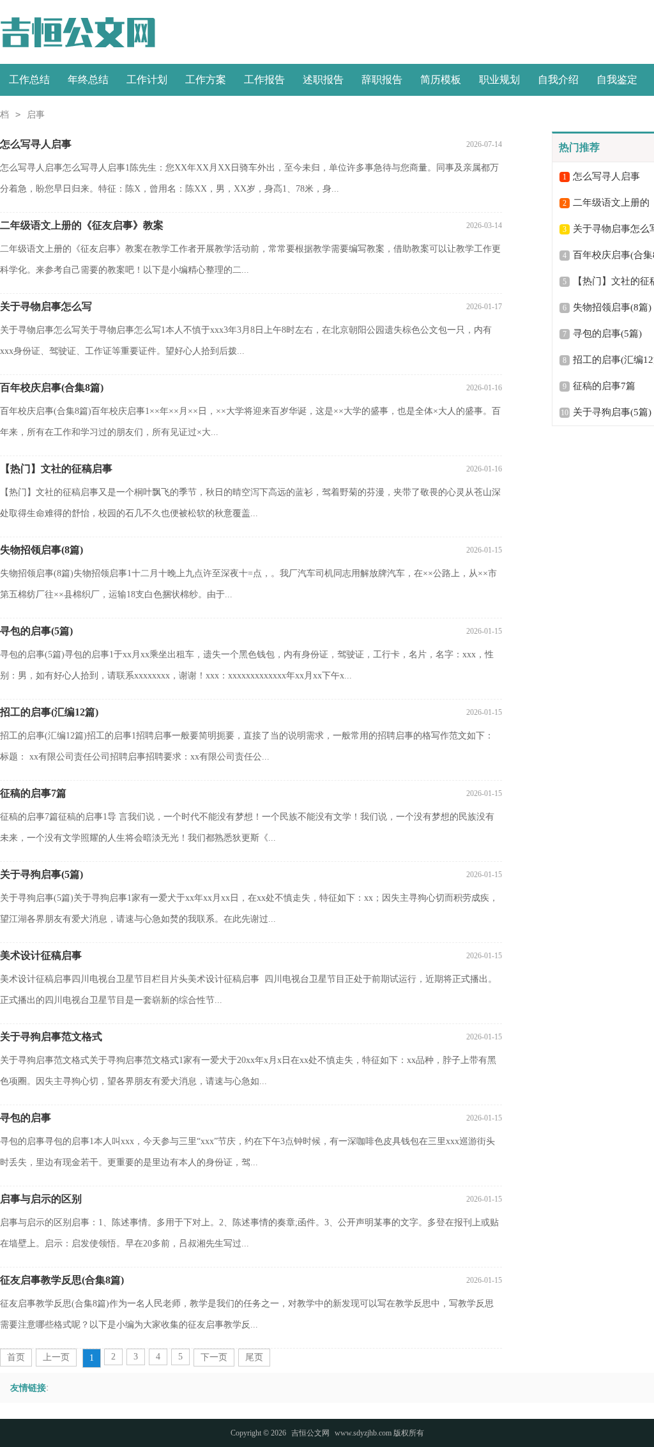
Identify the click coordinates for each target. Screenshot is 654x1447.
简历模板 (440, 79)
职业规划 (499, 79)
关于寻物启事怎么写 (46, 306)
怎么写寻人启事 (36, 144)
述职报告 (323, 79)
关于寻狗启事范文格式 (51, 1036)
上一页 (56, 1357)
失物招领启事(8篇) (41, 549)
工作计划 (146, 79)
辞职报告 (381, 79)
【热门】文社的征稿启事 (56, 468)
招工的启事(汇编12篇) (49, 712)
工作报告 (264, 79)
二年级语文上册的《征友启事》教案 (82, 225)
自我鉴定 (617, 79)
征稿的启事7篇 (33, 793)
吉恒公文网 (310, 1432)
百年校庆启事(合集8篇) (51, 387)
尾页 (254, 1357)
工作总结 (29, 79)
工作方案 (205, 79)
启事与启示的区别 (41, 1198)
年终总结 (88, 79)
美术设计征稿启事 (41, 955)
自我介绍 (558, 79)
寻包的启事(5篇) (36, 630)
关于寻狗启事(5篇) (41, 874)
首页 (16, 1357)
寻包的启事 (25, 1117)
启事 (36, 114)
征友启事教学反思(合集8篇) (62, 1280)
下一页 (214, 1357)
